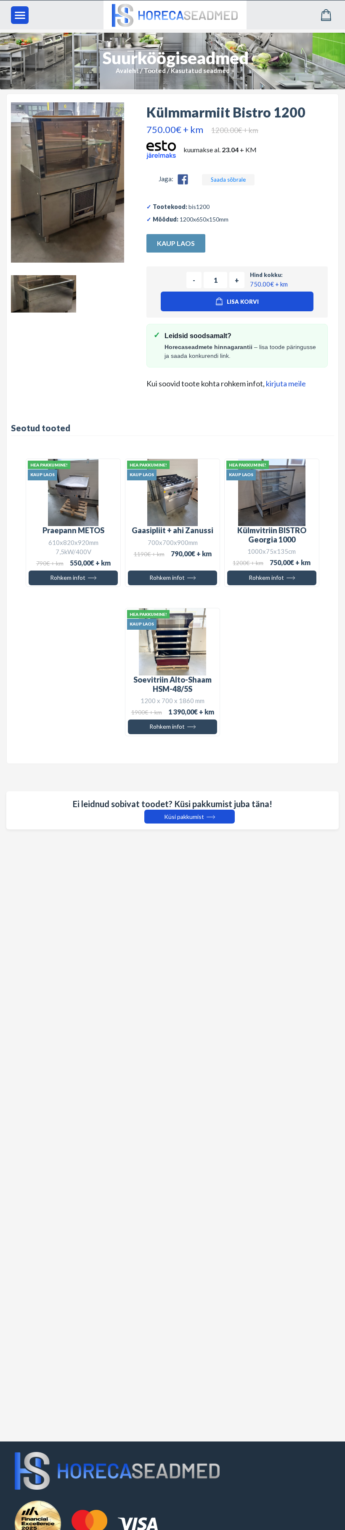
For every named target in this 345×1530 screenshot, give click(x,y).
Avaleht (127, 70)
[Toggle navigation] (20, 15)
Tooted (155, 70)
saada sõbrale (228, 179)
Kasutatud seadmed (200, 70)
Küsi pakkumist (184, 816)
